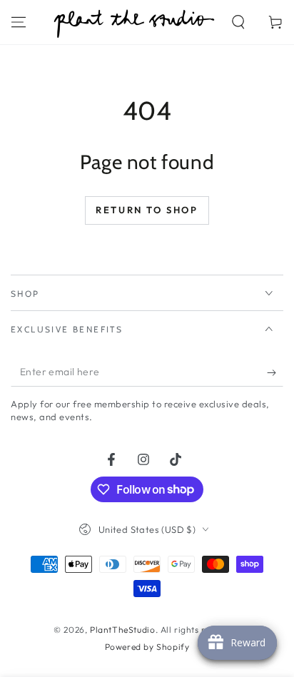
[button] (238, 22)
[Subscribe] (275, 372)
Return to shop (147, 209)
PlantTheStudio (122, 629)
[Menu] (18, 22)
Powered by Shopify (147, 646)
